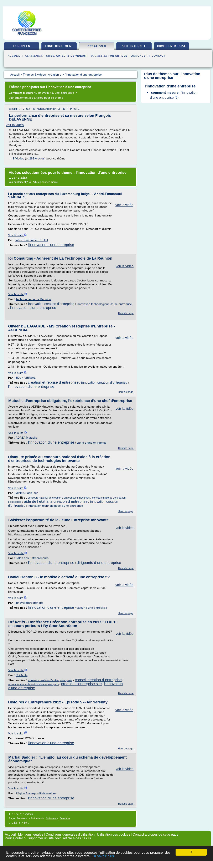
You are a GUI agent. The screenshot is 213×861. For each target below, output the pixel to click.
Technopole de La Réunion (33, 299)
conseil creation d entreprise (98, 680)
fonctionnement (59, 46)
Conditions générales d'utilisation (70, 834)
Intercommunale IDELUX (31, 240)
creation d (97, 46)
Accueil (14, 55)
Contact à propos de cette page (155, 834)
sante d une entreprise (91, 442)
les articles (36, 97)
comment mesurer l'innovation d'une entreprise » (44, 109)
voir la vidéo (15, 125)
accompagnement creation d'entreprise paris (33, 684)
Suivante (51, 818)
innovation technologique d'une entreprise (104, 304)
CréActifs (21, 675)
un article (118, 55)
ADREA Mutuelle (26, 437)
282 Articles (37, 158)
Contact (158, 55)
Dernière (65, 818)
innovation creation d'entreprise (51, 304)
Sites (50, 55)
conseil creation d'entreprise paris (50, 680)
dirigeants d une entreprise (99, 563)
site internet (134, 46)
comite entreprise (171, 46)
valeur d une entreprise (92, 607)
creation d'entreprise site (81, 684)
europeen (21, 46)
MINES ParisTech (26, 492)
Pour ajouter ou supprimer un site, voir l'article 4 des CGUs (48, 838)
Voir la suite (16, 235)
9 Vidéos (18, 158)
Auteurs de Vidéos (71, 55)
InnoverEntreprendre (29, 602)
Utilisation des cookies (113, 834)
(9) (173, 95)
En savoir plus (103, 856)
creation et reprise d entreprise (53, 382)
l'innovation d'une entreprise (51, 245)
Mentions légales (30, 834)
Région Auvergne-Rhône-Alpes (36, 793)
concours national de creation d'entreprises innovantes (59, 497)
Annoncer (139, 55)
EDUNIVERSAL (25, 377)
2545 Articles (33, 182)
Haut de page (126, 313)
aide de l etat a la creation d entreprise (56, 501)
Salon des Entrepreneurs (32, 558)
